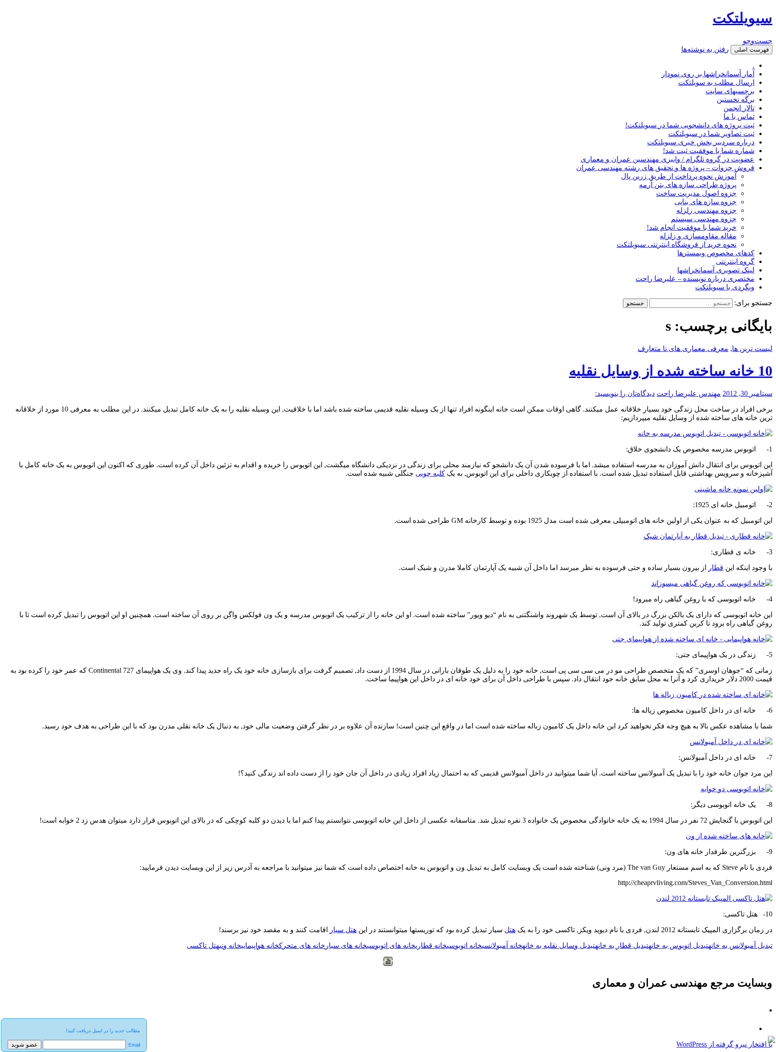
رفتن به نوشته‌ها (705, 49)
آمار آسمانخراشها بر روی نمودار (707, 74)
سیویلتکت (742, 18)
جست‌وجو (757, 40)
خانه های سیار (346, 945)
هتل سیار (343, 930)
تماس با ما (738, 116)
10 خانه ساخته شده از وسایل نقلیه (670, 371)
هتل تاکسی (203, 945)
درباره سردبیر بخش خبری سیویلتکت (700, 142)
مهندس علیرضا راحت (689, 393)
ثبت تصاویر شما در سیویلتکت (711, 133)
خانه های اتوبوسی (391, 945)
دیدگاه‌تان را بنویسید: (625, 393)
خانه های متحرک (302, 945)
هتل (510, 930)
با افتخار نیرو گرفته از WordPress (724, 1044)
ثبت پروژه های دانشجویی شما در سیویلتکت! (689, 125)
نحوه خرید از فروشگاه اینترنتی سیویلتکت (676, 244)
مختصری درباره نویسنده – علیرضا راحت (694, 278)
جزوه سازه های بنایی (705, 202)
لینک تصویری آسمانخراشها (715, 270)
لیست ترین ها (752, 348)
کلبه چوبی (430, 473)
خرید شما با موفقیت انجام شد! (691, 227)
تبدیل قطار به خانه (621, 945)
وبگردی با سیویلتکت (724, 287)
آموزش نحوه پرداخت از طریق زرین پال (678, 176)
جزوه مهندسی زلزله (706, 210)
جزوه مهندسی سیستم (703, 219)
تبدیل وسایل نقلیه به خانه (558, 945)
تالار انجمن (738, 108)
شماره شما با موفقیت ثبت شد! (708, 150)
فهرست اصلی (751, 49)
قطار (715, 567)
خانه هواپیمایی (260, 945)
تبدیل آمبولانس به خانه (740, 945)
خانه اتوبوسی (464, 945)
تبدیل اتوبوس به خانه (678, 945)
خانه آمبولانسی (502, 945)
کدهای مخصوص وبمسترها (715, 253)
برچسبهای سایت (729, 91)
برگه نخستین (735, 99)
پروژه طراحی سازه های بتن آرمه (687, 184)
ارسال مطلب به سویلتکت (716, 82)
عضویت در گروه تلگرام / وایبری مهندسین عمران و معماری (667, 159)
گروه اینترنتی (735, 261)
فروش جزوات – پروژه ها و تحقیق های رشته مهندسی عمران (665, 167)
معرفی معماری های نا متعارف (683, 348)
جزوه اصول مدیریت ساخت (696, 193)
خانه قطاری (431, 945)
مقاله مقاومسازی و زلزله (698, 236)
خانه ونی (230, 945)
